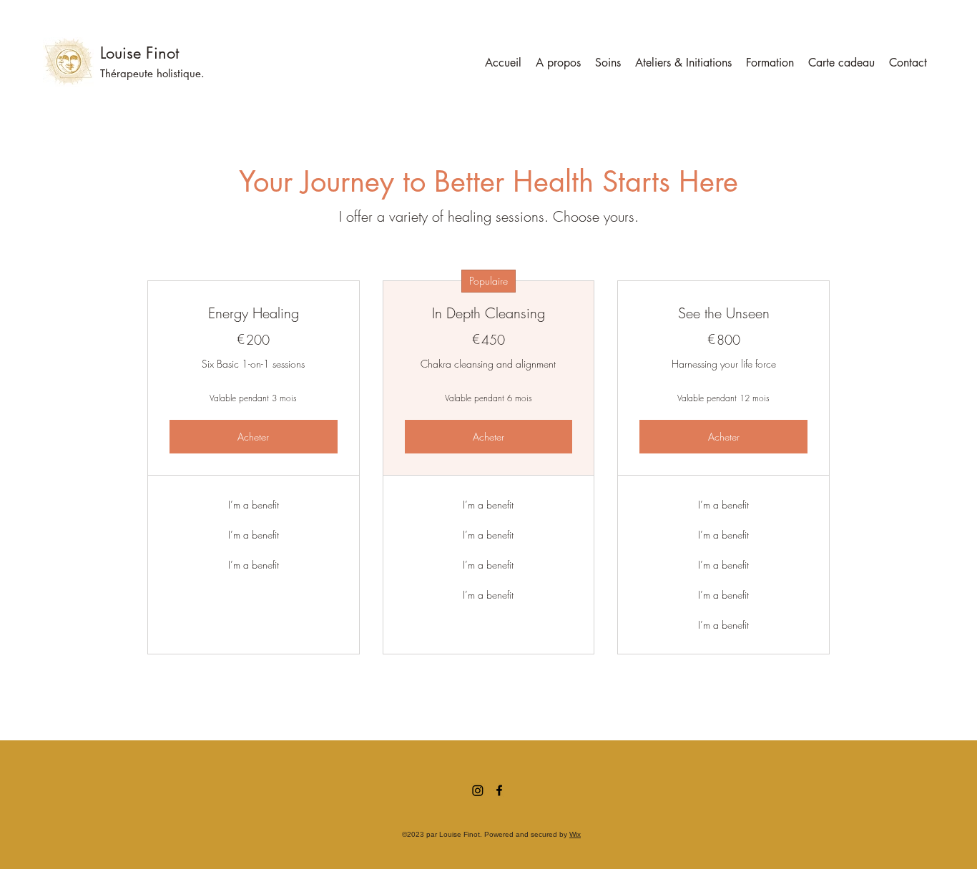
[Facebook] (499, 790)
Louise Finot (139, 53)
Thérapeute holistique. (152, 73)
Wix (575, 834)
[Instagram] (478, 790)
